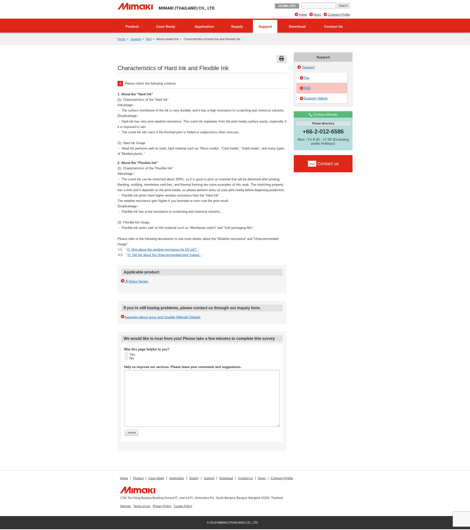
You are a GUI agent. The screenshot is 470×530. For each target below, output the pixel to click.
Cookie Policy (183, 506)
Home (303, 14)
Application (204, 26)
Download (297, 26)
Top (306, 78)
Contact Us (333, 26)
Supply (237, 26)
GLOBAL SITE (287, 6)
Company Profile (339, 14)
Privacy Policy (162, 506)
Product (132, 26)
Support (265, 26)
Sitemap (125, 506)
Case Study (165, 26)
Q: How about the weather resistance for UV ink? (162, 249)
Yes (132, 354)
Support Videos (316, 98)
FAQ (149, 39)
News (317, 14)
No (131, 358)
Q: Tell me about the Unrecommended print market (164, 255)
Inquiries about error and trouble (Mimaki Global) (162, 317)
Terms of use (141, 506)
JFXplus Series (136, 281)
